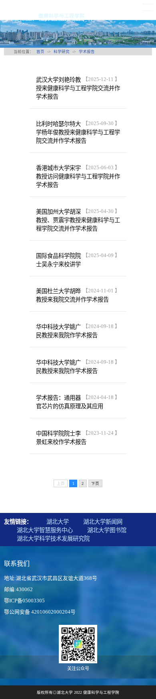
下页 (95, 483)
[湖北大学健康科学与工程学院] (43, 17)
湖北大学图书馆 (106, 530)
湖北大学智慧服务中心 (45, 530)
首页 (40, 51)
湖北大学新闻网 (102, 522)
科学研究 (62, 51)
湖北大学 (57, 522)
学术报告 (87, 51)
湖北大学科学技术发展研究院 (53, 538)
